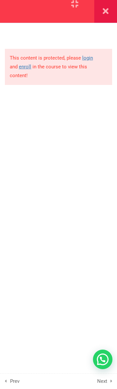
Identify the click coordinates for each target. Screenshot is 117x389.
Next (102, 381)
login (87, 58)
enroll (25, 67)
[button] (102, 359)
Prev (15, 381)
